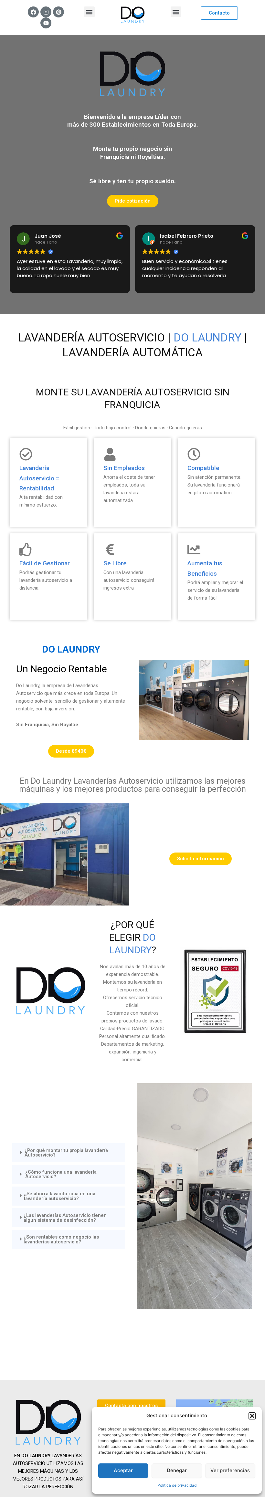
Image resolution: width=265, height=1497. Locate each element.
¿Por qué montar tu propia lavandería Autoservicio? (66, 1152)
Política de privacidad (176, 1485)
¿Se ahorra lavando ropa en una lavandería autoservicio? (59, 1196)
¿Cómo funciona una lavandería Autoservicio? (61, 1174)
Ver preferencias (230, 1470)
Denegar (177, 1470)
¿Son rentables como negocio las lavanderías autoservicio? (61, 1239)
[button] (252, 1416)
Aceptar (123, 1470)
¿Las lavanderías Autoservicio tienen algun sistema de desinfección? (65, 1217)
